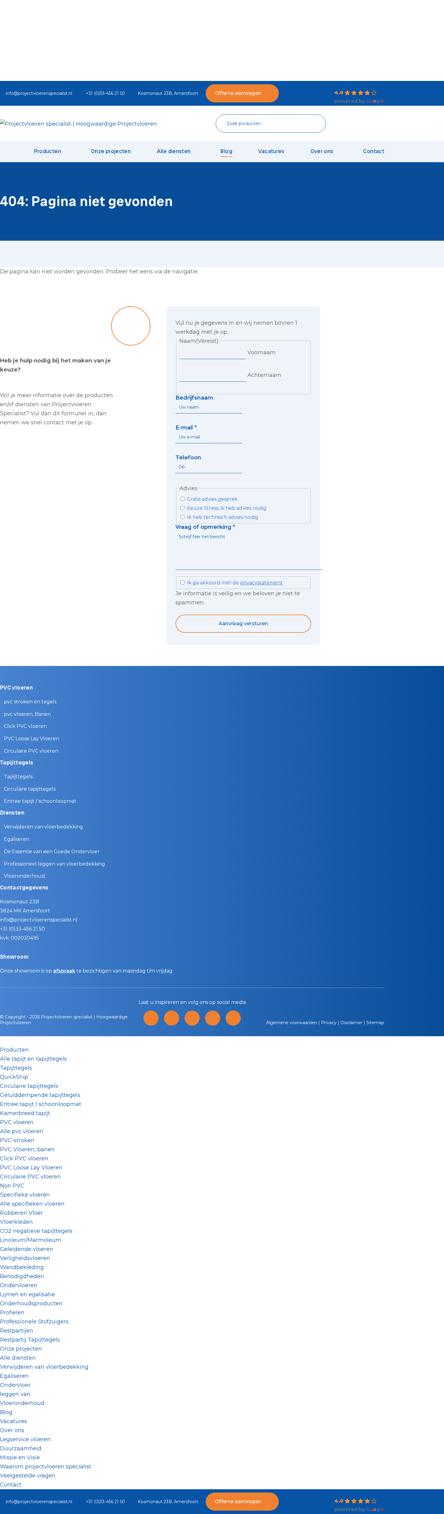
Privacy (328, 1022)
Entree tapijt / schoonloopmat (40, 801)
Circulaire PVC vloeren (31, 751)
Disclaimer (351, 1022)
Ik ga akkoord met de (235, 583)
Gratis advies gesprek (212, 499)
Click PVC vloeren (25, 726)
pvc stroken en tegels (30, 702)
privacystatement (261, 583)
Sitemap (375, 1022)
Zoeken (312, 123)
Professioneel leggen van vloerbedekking (54, 864)
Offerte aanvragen (238, 93)
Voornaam (261, 352)
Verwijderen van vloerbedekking (43, 827)
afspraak (64, 971)
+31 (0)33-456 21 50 (105, 93)
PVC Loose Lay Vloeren (31, 738)
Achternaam (264, 375)
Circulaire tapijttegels (30, 789)
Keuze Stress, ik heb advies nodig (226, 508)
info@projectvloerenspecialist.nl (39, 93)
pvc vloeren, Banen (27, 714)
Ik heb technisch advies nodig (222, 517)
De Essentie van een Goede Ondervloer (52, 851)
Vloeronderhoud (24, 876)
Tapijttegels (18, 777)
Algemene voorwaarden (291, 1022)
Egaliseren (16, 839)
